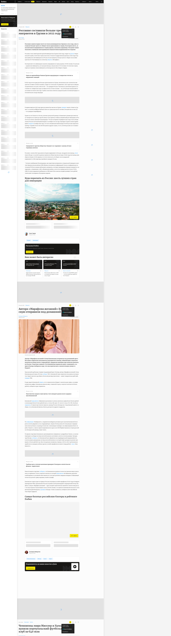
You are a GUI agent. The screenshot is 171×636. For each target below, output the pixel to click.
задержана (28, 394)
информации (30, 411)
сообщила (34, 427)
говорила (31, 113)
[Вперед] (81, 216)
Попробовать (65, 36)
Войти (97, 1)
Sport (68, 1)
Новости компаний (66, 260)
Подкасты (50, 1)
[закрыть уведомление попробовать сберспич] (73, 31)
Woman (63, 1)
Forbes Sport (28, 260)
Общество (46, 260)
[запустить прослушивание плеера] (73, 27)
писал (76, 142)
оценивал (42, 479)
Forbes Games (29, 1)
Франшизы (44, 1)
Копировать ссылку (74, 38)
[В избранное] (41, 260)
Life (59, 1)
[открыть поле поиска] (101, 2)
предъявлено (35, 390)
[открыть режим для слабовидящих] (70, 27)
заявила (41, 371)
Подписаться (29, 241)
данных (72, 53)
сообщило (42, 460)
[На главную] (3, 1)
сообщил (44, 363)
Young (72, 1)
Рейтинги (38, 1)
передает (64, 96)
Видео (55, 1)
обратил (50, 59)
